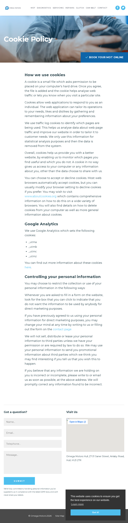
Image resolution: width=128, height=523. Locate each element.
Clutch (80, 8)
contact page (62, 329)
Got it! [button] (95, 512)
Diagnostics (44, 8)
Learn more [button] (77, 504)
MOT (33, 8)
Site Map (59, 516)
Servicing (58, 8)
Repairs (70, 8)
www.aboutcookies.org (41, 196)
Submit (19, 481)
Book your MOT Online (105, 57)
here (28, 267)
